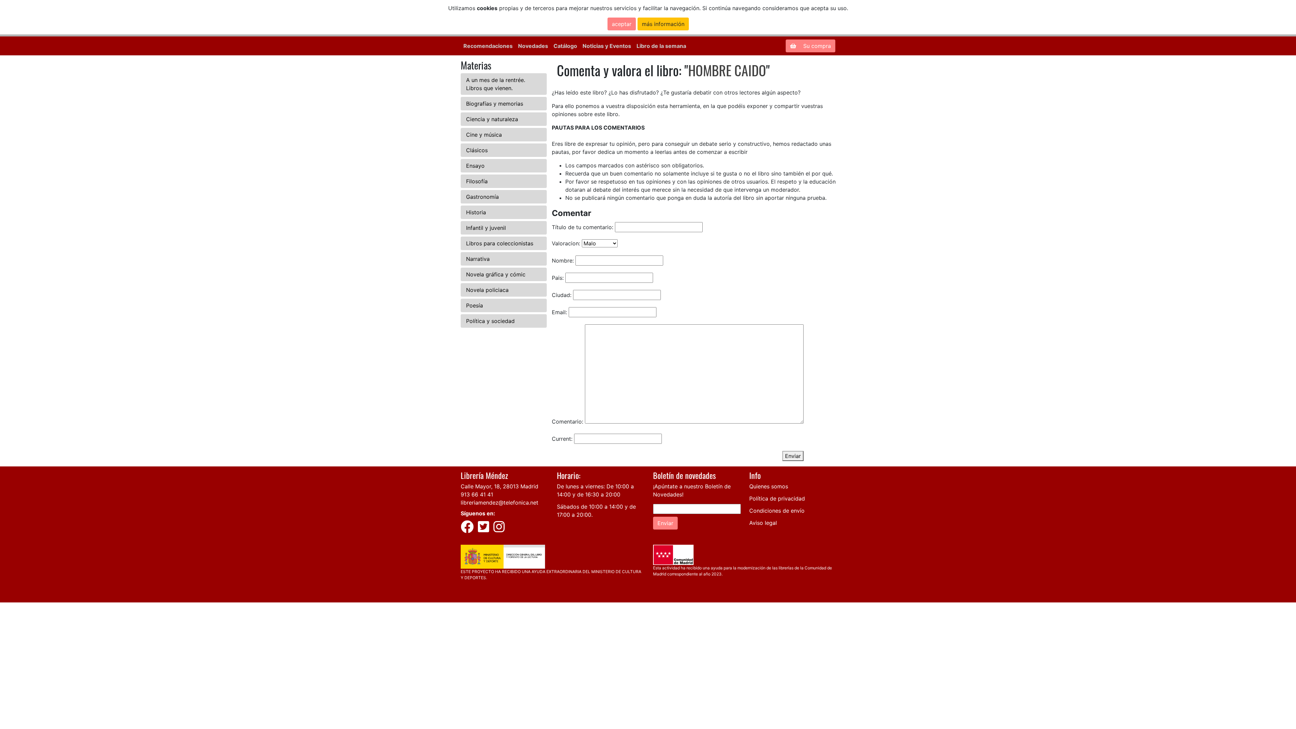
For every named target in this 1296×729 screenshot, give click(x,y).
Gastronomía (482, 196)
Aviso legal (763, 522)
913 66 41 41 (477, 494)
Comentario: (567, 421)
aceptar (621, 24)
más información (663, 24)
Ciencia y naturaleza (492, 119)
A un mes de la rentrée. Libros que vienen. (495, 84)
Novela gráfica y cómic (495, 274)
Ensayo (475, 165)
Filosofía (477, 181)
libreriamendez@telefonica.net (499, 502)
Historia (476, 212)
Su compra (816, 46)
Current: (562, 438)
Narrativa (478, 258)
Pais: (558, 277)
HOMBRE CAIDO (727, 70)
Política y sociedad (490, 321)
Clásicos (477, 150)
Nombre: (563, 260)
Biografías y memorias (494, 103)
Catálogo (565, 46)
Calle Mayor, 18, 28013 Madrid (499, 486)
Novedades (533, 46)
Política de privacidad (777, 498)
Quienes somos (768, 486)
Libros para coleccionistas (499, 243)
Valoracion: (566, 243)
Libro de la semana (661, 46)
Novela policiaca (487, 290)
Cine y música (484, 134)
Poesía (474, 305)
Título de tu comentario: (582, 227)
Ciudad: (561, 295)
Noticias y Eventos (607, 46)
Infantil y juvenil (486, 227)
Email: (559, 312)
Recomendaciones (488, 46)
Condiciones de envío (777, 510)
